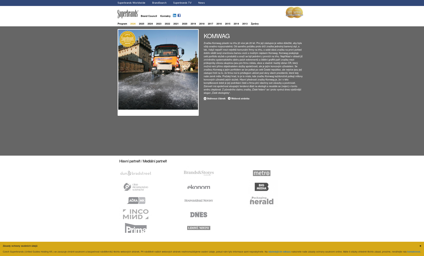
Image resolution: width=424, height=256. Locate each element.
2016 (219, 23)
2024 (150, 23)
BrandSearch (159, 3)
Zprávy (255, 23)
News (201, 3)
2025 (141, 23)
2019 (193, 23)
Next (203, 72)
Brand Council (149, 16)
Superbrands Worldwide (131, 3)
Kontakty (165, 16)
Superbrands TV (182, 3)
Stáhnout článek (216, 98)
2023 (158, 23)
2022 (167, 23)
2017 (210, 23)
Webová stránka (240, 98)
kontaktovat (413, 251)
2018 (202, 23)
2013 (245, 23)
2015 (227, 23)
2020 (184, 23)
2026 (133, 23)
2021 (176, 23)
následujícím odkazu (279, 251)
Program (122, 23)
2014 (236, 23)
